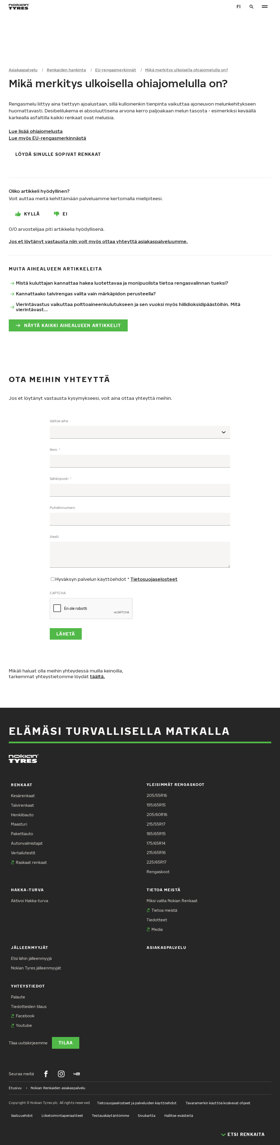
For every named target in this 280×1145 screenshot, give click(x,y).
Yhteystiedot (28, 986)
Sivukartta (146, 1116)
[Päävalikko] (264, 6)
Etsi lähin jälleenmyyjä (31, 958)
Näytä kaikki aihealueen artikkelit (72, 325)
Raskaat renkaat (31, 862)
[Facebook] (46, 1074)
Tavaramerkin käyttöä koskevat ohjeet (218, 1103)
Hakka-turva (27, 889)
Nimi (54, 450)
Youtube (24, 1025)
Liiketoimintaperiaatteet (62, 1116)
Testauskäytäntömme (110, 1116)
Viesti (54, 537)
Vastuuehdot (22, 1116)
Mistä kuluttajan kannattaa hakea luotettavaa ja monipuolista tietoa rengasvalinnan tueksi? (122, 283)
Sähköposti (59, 479)
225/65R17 (157, 862)
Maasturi (19, 824)
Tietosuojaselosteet (153, 579)
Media (157, 929)
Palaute (18, 997)
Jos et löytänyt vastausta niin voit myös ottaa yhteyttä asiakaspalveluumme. (98, 241)
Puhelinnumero (62, 508)
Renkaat (22, 784)
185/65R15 (156, 833)
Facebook (25, 1015)
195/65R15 (156, 805)
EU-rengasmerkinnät (115, 70)
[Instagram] (61, 1074)
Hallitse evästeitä (178, 1116)
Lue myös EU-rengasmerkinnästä (47, 138)
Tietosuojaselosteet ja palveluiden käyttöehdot (137, 1103)
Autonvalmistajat (27, 843)
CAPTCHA (58, 593)
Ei (65, 213)
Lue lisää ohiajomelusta (36, 131)
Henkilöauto (22, 814)
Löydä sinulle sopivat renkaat (58, 154)
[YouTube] (76, 1074)
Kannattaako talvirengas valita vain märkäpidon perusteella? (86, 293)
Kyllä (32, 213)
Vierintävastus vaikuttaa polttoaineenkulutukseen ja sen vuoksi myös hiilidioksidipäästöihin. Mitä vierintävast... (128, 306)
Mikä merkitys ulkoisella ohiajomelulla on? (186, 70)
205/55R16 (157, 795)
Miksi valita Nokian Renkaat (172, 900)
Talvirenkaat (22, 805)
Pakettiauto (22, 833)
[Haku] (251, 6)
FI (239, 6)
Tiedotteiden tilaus (28, 1006)
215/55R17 (156, 824)
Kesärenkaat (23, 795)
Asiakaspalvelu (23, 70)
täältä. (97, 676)
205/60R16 (157, 814)
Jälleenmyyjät (29, 947)
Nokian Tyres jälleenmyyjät (36, 968)
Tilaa (66, 1042)
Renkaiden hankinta (66, 70)
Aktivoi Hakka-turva (29, 900)
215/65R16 (156, 852)
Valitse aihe (59, 421)
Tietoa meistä (164, 889)
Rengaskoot (158, 871)
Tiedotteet (157, 919)
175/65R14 (156, 843)
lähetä (65, 633)
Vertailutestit (23, 852)
